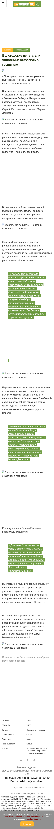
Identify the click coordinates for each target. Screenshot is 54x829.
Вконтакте (21, 760)
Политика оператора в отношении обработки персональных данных (36, 750)
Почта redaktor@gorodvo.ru (27, 781)
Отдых (29, 744)
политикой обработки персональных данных (25, 817)
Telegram (34, 760)
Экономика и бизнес (35, 730)
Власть (5, 748)
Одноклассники (27, 760)
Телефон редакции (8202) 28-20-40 (27, 777)
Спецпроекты (8, 734)
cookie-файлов (34, 819)
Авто (28, 721)
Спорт (29, 734)
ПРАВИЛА (6, 725)
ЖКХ (28, 725)
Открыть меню (3, 3)
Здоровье (30, 739)
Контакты (6, 721)
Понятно (27, 824)
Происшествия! (9, 744)
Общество (8, 50)
